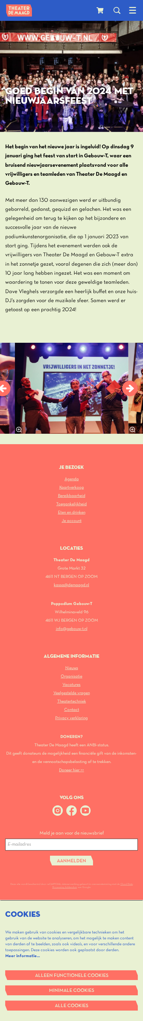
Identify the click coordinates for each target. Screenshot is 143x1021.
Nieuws (71, 668)
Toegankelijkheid (71, 504)
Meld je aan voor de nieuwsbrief (72, 833)
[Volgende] (130, 388)
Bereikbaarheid (71, 496)
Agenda (72, 479)
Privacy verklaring (71, 718)
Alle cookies (71, 1006)
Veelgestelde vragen (71, 693)
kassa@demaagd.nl (71, 585)
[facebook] (71, 810)
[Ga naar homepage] (19, 10)
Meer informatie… (22, 956)
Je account (72, 521)
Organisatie (71, 676)
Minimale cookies (71, 990)
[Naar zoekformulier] (117, 10)
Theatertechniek (71, 701)
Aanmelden (71, 861)
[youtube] (85, 810)
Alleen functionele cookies (71, 975)
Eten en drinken (71, 512)
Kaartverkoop (71, 487)
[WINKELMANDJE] (101, 10)
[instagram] (57, 810)
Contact (71, 710)
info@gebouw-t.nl (71, 629)
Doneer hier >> (71, 770)
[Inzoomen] (19, 429)
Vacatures (71, 685)
